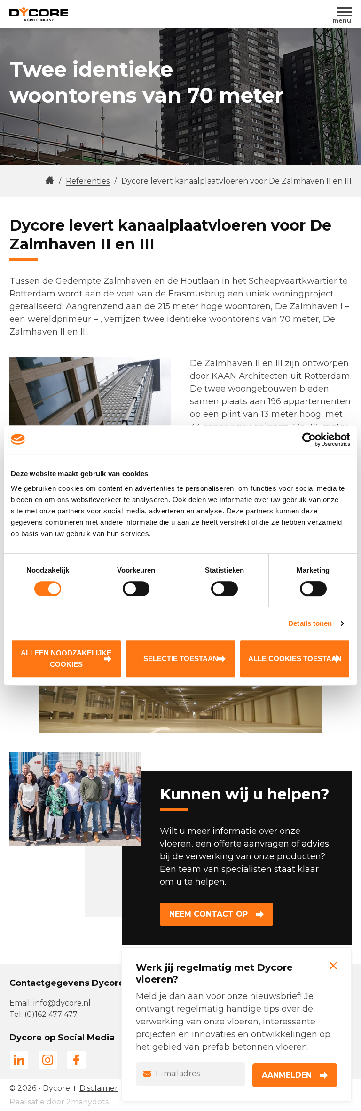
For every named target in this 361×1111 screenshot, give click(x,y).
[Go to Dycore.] (49, 180)
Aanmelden (287, 1075)
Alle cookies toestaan (295, 659)
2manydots (87, 1101)
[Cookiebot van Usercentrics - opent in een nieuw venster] (309, 439)
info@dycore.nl (62, 1003)
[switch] (136, 588)
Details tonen (310, 623)
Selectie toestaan (180, 659)
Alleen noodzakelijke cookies (66, 658)
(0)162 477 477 (51, 1014)
